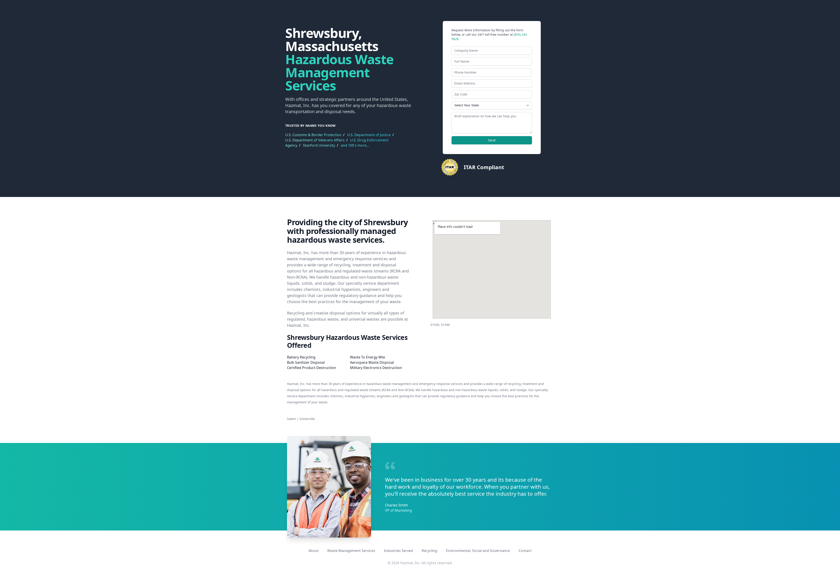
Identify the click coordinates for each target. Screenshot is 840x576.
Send (491, 140)
